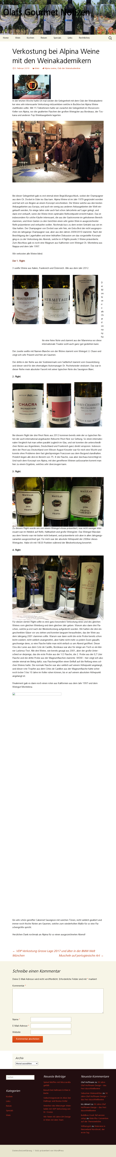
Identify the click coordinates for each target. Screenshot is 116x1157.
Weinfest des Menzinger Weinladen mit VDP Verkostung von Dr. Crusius (57, 1109)
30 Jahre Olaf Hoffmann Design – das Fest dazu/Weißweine (93, 1085)
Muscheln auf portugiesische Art (81, 955)
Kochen (30, 38)
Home (6, 38)
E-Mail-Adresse (20, 1026)
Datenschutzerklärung (22, 1151)
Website (16, 1032)
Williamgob (86, 1126)
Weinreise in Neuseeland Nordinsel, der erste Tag (93, 1129)
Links (70, 38)
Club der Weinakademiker (69, 68)
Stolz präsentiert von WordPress (49, 1151)
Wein (17, 38)
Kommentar (19, 986)
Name (16, 1019)
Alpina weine (50, 68)
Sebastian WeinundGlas (91, 1093)
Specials (57, 38)
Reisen (44, 38)
